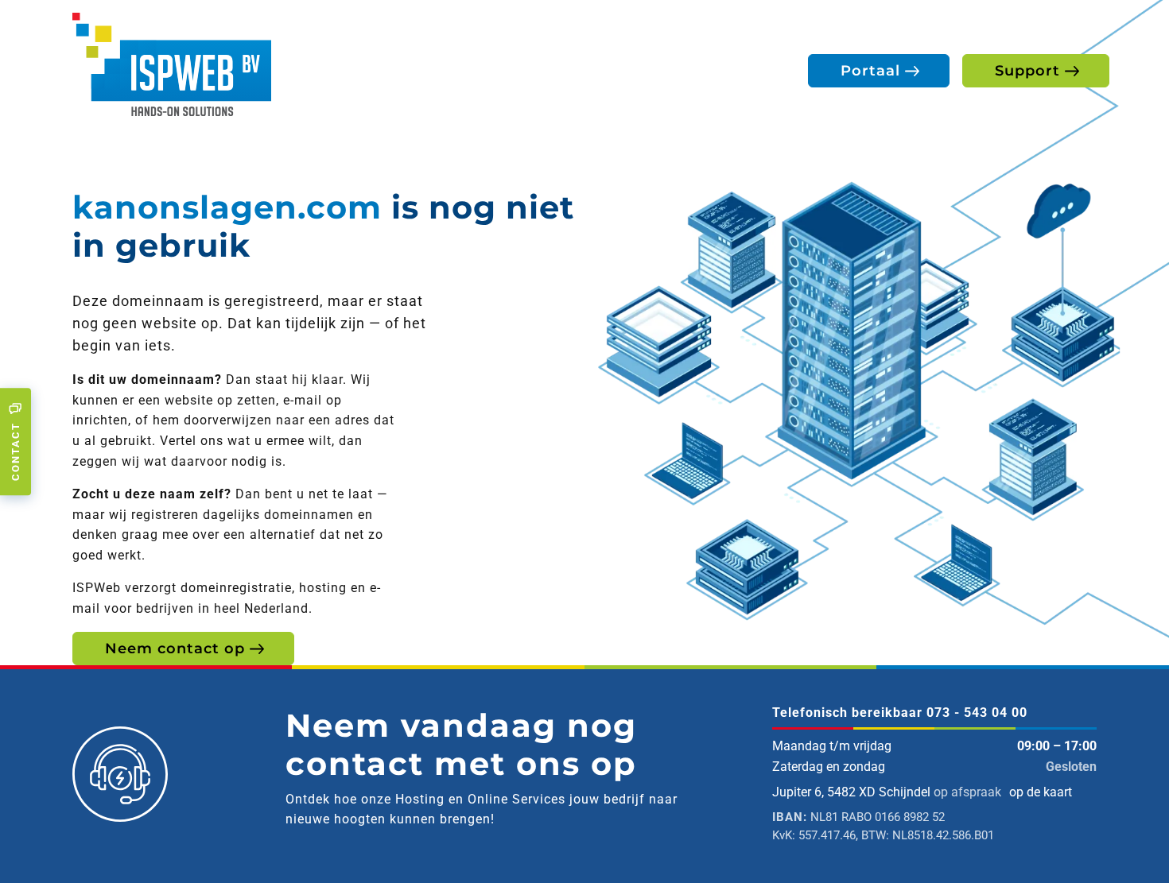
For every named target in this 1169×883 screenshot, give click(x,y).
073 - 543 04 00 (976, 712)
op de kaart (1040, 792)
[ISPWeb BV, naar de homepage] (171, 63)
